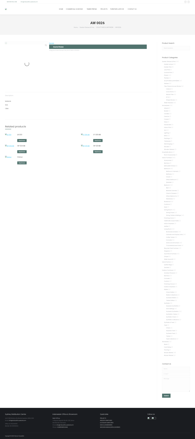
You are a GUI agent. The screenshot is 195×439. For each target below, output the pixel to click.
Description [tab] (9, 95)
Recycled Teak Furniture (171, 248)
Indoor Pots (167, 127)
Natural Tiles (170, 94)
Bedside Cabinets (171, 190)
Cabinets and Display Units (174, 234)
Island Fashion (166, 262)
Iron (165, 130)
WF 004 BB (21, 146)
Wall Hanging (168, 144)
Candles (166, 114)
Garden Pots (168, 67)
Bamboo (167, 163)
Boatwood (167, 201)
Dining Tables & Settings (173, 215)
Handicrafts (167, 125)
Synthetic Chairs (171, 317)
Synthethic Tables (171, 314)
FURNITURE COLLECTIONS (171, 221)
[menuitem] (61, 9)
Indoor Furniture (167, 157)
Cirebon (168, 89)
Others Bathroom (171, 179)
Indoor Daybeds (169, 223)
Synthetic (167, 303)
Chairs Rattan (170, 292)
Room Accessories (170, 155)
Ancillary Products (169, 273)
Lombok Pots (168, 72)
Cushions (167, 204)
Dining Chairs (170, 212)
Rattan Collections (171, 295)
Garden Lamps (168, 64)
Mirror (165, 136)
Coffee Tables (170, 237)
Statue (20, 157)
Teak (165, 325)
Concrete (167, 278)
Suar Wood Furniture (170, 254)
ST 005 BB (97, 134)
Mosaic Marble (168, 352)
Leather (166, 226)
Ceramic (166, 116)
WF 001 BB (97, 146)
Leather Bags (168, 265)
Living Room (168, 229)
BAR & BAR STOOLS (169, 166)
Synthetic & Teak (169, 322)
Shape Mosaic (170, 100)
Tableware (167, 141)
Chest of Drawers (171, 193)
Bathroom (167, 168)
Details (51, 43)
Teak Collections (171, 339)
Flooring (166, 350)
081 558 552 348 (12, 2)
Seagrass (167, 251)
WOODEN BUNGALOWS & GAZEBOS (110, 427)
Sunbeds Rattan (171, 298)
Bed (167, 188)
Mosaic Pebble (168, 355)
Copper (166, 119)
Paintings (167, 138)
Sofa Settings (170, 309)
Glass (166, 122)
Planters (166, 78)
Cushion (166, 281)
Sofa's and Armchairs (172, 243)
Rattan (166, 289)
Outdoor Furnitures (167, 270)
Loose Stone (170, 92)
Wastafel (168, 182)
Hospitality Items (167, 152)
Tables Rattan (170, 300)
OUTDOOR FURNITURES (106, 423)
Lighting (166, 133)
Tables (168, 336)
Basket (166, 111)
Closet (168, 177)
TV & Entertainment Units (173, 245)
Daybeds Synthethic (172, 306)
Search (188, 48)
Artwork (166, 108)
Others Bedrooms (171, 196)
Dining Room (168, 210)
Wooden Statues (169, 149)
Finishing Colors (169, 218)
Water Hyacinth (168, 259)
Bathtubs (169, 174)
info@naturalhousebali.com (29, 2)
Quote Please (58, 47)
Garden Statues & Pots (60, 50)
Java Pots (167, 70)
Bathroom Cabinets (172, 171)
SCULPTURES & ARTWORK (73, 50)
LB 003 (19, 134)
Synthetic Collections (172, 320)
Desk (165, 207)
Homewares (165, 105)
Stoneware (165, 341)
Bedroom (167, 185)
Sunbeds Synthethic (172, 311)
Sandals (166, 267)
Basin (166, 344)
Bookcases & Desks (172, 232)
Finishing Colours (169, 284)
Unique (166, 256)
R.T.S (167, 97)
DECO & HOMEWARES (106, 425)
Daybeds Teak (170, 330)
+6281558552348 (62, 427)
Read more (22, 140)
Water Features (168, 103)
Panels (166, 75)
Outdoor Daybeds (169, 287)
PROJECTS (103, 418)
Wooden (166, 146)
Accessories (167, 160)
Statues (166, 83)
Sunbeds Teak (170, 333)
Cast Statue (167, 347)
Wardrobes (169, 199)
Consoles (169, 240)
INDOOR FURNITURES (106, 420)
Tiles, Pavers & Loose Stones (172, 86)
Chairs (168, 328)
